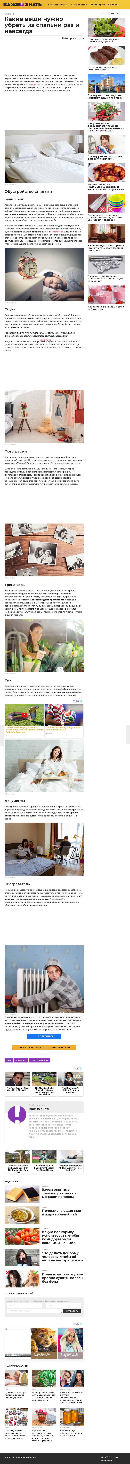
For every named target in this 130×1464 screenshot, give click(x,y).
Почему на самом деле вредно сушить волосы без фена (62, 1278)
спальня (43, 1060)
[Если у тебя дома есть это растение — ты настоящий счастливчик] (44, 1378)
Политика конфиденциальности (21, 1457)
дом (9, 1060)
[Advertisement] (44, 112)
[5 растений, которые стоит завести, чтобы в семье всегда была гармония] (44, 1417)
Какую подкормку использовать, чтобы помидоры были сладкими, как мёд (60, 1237)
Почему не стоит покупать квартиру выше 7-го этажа (105, 96)
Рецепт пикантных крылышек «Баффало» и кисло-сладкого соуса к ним (106, 187)
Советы (113, 4)
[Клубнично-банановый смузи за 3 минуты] (106, 294)
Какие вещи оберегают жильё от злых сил (71, 1433)
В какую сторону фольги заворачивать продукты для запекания (106, 278)
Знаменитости (57, 4)
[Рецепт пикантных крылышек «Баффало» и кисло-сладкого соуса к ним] (106, 172)
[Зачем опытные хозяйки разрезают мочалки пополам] (22, 1194)
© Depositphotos (10, 184)
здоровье (21, 1060)
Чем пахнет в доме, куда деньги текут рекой (103, 40)
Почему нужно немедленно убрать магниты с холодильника (16, 1434)
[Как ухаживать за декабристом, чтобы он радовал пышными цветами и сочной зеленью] (106, 111)
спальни (31, 84)
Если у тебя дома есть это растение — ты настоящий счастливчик (43, 1396)
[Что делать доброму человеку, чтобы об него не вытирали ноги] (22, 1257)
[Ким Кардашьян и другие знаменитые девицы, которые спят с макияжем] (72, 1378)
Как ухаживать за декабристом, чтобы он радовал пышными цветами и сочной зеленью (106, 127)
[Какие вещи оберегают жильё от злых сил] (72, 1417)
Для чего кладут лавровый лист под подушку (15, 1395)
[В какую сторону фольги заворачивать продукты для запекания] (106, 264)
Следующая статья (59, 1047)
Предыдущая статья (30, 1047)
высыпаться (56, 232)
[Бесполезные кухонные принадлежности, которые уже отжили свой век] (106, 203)
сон (33, 1060)
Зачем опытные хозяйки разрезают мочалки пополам (59, 1193)
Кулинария (97, 4)
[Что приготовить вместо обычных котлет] (106, 55)
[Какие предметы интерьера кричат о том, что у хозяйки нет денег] (106, 233)
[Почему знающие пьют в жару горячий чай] (22, 1215)
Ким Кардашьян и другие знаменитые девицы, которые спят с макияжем (71, 1397)
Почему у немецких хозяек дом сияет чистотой (105, 157)
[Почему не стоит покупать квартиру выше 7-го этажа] (106, 83)
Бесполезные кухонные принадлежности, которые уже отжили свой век (105, 217)
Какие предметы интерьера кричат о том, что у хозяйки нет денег (106, 248)
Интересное (79, 4)
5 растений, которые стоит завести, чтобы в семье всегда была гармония (43, 1435)
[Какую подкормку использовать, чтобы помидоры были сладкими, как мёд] (22, 1236)
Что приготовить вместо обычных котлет (103, 68)
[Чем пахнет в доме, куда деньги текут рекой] (106, 27)
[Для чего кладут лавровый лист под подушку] (16, 1378)
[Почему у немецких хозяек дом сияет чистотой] (106, 144)
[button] (125, 4)
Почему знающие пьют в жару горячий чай (62, 1212)
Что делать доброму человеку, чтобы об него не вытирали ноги (62, 1256)
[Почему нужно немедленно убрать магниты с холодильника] (16, 1417)
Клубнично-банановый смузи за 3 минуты (106, 308)
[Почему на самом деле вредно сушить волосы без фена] (22, 1278)
